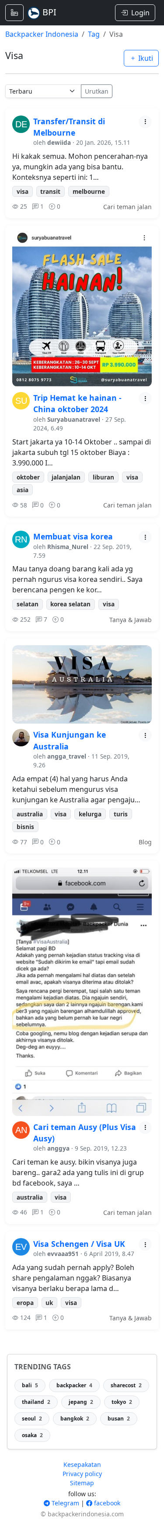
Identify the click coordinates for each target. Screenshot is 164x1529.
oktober (28, 477)
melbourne (89, 191)
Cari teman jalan (127, 207)
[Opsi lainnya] (145, 121)
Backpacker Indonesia (41, 34)
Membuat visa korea (73, 536)
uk (49, 1302)
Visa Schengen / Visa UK (79, 1244)
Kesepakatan (82, 1464)
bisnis (25, 826)
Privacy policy (82, 1474)
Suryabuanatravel (73, 419)
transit (50, 191)
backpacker (74, 1385)
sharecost (126, 1385)
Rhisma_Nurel (67, 546)
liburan (103, 477)
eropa (25, 1302)
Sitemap (82, 1483)
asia (22, 490)
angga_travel (66, 756)
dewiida (59, 142)
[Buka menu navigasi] (14, 12)
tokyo (122, 1402)
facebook (106, 1503)
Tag (94, 34)
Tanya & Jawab (130, 620)
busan (119, 1418)
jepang (81, 1402)
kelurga (90, 814)
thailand (36, 1402)
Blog (145, 842)
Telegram (64, 1503)
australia (30, 814)
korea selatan (70, 604)
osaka (32, 1435)
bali (30, 1385)
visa (22, 191)
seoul (32, 1418)
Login (140, 12)
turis (121, 814)
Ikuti (144, 58)
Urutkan (96, 91)
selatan (27, 604)
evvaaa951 (63, 1253)
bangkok (74, 1418)
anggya (58, 1148)
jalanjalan (66, 477)
